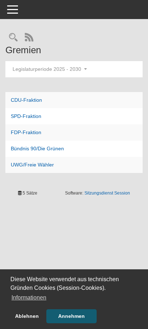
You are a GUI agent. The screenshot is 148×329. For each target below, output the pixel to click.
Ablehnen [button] (27, 316)
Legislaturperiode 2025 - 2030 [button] (48, 69)
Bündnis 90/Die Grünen (37, 148)
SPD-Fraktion (26, 116)
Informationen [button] (28, 297)
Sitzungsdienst (107, 193)
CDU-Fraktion (26, 100)
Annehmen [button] (71, 316)
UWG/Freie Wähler (32, 165)
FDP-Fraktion (26, 132)
